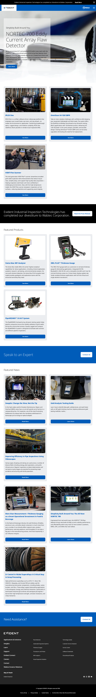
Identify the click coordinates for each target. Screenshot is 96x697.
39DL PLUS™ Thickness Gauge (63, 263)
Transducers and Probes (39, 651)
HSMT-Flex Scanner (13, 173)
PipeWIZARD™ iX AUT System (17, 318)
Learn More (11, 66)
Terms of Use (23, 693)
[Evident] (9, 8)
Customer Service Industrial (69, 644)
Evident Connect (9, 655)
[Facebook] (84, 677)
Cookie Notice (45, 693)
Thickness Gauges (37, 647)
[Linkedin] (89, 677)
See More (25, 138)
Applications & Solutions (12, 640)
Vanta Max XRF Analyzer (15, 263)
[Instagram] (86, 677)
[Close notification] (94, 2)
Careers (6, 659)
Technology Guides (67, 640)
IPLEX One (9, 115)
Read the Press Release (82, 214)
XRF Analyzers (36, 655)
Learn (6, 647)
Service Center (66, 647)
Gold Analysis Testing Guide (62, 403)
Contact (6, 663)
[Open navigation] (94, 7)
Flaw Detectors (37, 640)
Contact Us (86, 355)
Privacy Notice (34, 693)
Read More (78, 2)
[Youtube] (91, 677)
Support (6, 651)
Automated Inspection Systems (41, 644)
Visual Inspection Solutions (39, 659)
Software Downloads (68, 651)
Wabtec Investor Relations (13, 667)
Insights (6, 644)
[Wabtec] (86, 8)
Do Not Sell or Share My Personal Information (64, 693)
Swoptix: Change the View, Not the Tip (21, 403)
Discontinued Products (68, 655)
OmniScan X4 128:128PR (60, 115)
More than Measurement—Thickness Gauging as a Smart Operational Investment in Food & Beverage (24, 516)
